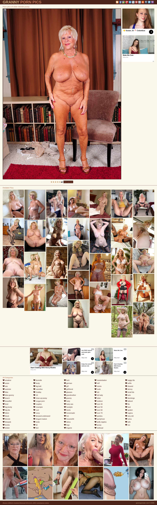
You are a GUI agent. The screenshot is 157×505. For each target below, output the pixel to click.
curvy (37, 413)
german (69, 383)
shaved (130, 386)
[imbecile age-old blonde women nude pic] (122, 290)
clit (36, 395)
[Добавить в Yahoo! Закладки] (152, 2)
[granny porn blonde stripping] (35, 236)
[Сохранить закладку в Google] (123, 2)
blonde (7, 419)
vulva (129, 419)
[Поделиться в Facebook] (120, 2)
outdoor (99, 401)
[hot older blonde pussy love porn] (122, 232)
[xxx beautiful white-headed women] (143, 261)
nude (98, 389)
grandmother (71, 395)
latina (68, 422)
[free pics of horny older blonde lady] (122, 261)
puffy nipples (101, 422)
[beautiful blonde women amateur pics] (35, 268)
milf (98, 383)
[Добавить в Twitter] (149, 2)
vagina (130, 413)
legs (68, 425)
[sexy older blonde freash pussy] (13, 261)
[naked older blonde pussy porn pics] (56, 293)
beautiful (8, 401)
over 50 (99, 407)
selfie (129, 383)
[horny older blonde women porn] (13, 204)
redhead (99, 428)
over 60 (99, 410)
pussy (98, 425)
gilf (67, 386)
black (7, 416)
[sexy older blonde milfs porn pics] (143, 318)
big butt (38, 386)
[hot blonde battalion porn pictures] (78, 285)
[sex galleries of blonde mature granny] (100, 204)
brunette (38, 380)
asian (7, 383)
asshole (8, 389)
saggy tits (131, 380)
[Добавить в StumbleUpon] (143, 2)
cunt (37, 410)
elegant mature (41, 419)
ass (6, 386)
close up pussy (41, 398)
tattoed (130, 401)
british (7, 428)
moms (98, 386)
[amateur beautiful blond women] (78, 229)
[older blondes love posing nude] (35, 205)
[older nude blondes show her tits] (78, 255)
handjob (69, 407)
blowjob (8, 422)
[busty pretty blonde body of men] (100, 268)
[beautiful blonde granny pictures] (143, 203)
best (6, 404)
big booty (8, 407)
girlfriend (69, 389)
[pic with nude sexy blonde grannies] (78, 314)
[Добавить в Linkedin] (130, 2)
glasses (69, 392)
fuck (67, 380)
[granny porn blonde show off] (56, 204)
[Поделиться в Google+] (126, 2)
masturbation (101, 380)
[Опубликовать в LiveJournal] (133, 2)
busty (37, 383)
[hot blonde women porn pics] (100, 297)
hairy (68, 401)
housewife (70, 419)
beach (7, 398)
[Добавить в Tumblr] (146, 2)
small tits (130, 392)
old (97, 392)
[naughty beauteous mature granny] (143, 232)
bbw (6, 392)
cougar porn (40, 401)
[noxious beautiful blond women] (35, 297)
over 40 (99, 404)
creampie (39, 407)
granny (69, 398)
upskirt (130, 410)
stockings (131, 398)
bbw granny (9, 395)
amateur (8, 380)
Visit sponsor (68, 182)
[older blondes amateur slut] (100, 236)
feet (36, 428)
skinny (129, 389)
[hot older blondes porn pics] (122, 322)
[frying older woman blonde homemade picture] (122, 204)
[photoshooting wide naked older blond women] (13, 292)
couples (38, 404)
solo (129, 395)
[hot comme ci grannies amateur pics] (56, 232)
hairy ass (69, 404)
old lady (99, 395)
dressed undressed (42, 416)
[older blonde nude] (56, 263)
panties (99, 416)
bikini (7, 413)
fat (36, 425)
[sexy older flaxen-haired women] (143, 288)
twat (129, 407)
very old (130, 416)
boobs (7, 425)
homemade (70, 413)
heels (68, 410)
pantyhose (100, 419)
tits (128, 404)
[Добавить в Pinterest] (136, 2)
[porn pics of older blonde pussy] (62, 94)
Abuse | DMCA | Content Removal (14, 503)
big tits (7, 410)
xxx (128, 425)
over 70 (99, 413)
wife (129, 422)
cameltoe (39, 389)
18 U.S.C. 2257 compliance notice (37, 503)
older (98, 398)
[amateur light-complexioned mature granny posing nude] (13, 232)
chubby (38, 392)
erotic (37, 422)
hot (67, 416)
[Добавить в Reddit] (139, 2)
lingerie (69, 428)
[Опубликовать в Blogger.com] (117, 2)
